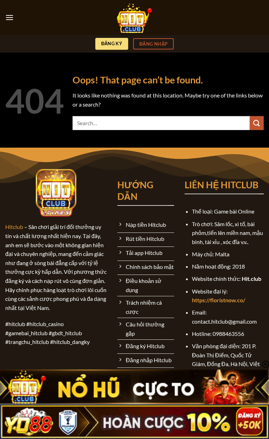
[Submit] (257, 123)
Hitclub (14, 226)
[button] (9, 17)
